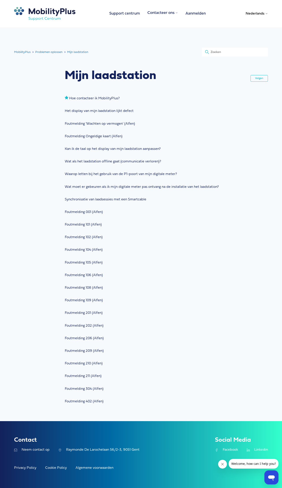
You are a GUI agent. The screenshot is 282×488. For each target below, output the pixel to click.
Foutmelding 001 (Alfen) (84, 212)
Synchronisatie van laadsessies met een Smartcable (105, 199)
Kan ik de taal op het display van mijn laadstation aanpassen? (113, 149)
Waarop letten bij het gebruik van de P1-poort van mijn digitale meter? (121, 174)
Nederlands (255, 13)
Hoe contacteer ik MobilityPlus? (94, 98)
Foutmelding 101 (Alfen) (83, 224)
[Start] (45, 14)
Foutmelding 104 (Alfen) (84, 250)
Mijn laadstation (77, 52)
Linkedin (261, 450)
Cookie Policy (56, 468)
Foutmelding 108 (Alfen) (84, 288)
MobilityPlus (22, 52)
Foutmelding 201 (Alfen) (84, 313)
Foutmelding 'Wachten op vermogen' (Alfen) (100, 124)
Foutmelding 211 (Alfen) (83, 376)
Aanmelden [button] (196, 13)
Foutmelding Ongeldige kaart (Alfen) (93, 136)
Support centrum (124, 13)
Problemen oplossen (49, 52)
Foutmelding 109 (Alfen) (84, 300)
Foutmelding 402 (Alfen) (84, 401)
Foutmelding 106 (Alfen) (84, 275)
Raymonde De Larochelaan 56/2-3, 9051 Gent (102, 450)
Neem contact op (36, 450)
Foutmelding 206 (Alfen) (84, 338)
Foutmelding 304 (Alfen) (84, 389)
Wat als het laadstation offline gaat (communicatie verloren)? (113, 161)
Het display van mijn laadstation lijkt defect (99, 111)
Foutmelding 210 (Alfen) (84, 363)
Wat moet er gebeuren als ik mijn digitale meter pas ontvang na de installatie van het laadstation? (142, 187)
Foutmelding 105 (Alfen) (84, 262)
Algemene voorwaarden (94, 468)
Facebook (230, 450)
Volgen (259, 78)
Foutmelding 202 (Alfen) (84, 326)
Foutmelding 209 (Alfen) (84, 351)
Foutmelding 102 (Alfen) (84, 237)
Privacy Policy (25, 468)
